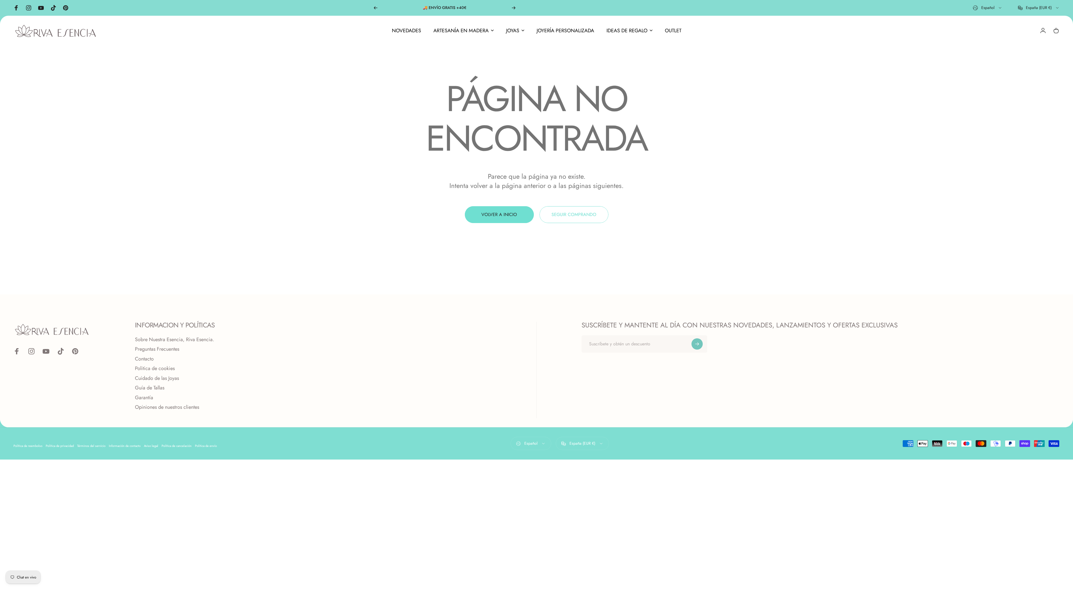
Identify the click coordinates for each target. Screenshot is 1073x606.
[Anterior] (375, 8)
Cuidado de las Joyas (157, 378)
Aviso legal (151, 446)
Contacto (144, 359)
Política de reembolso (27, 446)
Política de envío (206, 446)
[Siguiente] (513, 8)
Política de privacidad (60, 446)
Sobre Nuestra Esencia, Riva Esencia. (174, 339)
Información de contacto (125, 446)
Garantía (144, 397)
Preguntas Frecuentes (157, 349)
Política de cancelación (177, 446)
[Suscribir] (697, 344)
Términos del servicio (91, 446)
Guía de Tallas (149, 388)
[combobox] (987, 8)
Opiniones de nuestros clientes (167, 407)
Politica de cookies (155, 368)
